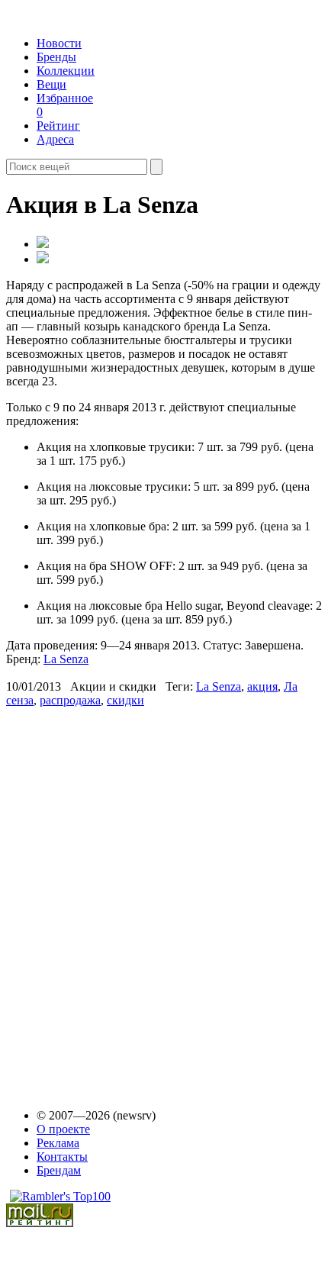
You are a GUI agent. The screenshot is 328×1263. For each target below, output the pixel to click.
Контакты (62, 1156)
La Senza (65, 658)
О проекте (63, 1129)
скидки (125, 700)
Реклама (58, 1142)
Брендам (59, 1170)
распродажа (70, 700)
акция (262, 686)
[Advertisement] (122, 900)
